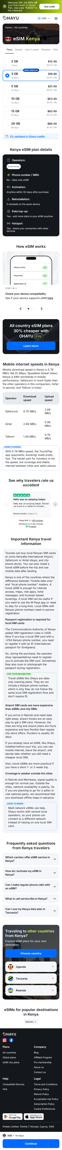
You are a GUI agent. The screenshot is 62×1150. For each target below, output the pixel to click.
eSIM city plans (11, 1062)
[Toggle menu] (56, 18)
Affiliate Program (43, 1057)
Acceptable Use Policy (46, 1099)
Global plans (9, 1057)
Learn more (31, 345)
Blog (36, 1052)
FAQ (5, 1089)
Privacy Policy (41, 1089)
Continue (31, 1143)
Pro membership (43, 1062)
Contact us (40, 1072)
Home (8, 27)
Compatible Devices (13, 1084)
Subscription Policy (44, 1104)
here (50, 298)
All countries (21, 27)
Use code (49, 6)
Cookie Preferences (44, 1108)
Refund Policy (41, 1094)
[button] (31, 136)
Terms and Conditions (45, 1084)
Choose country (31, 953)
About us (39, 1067)
